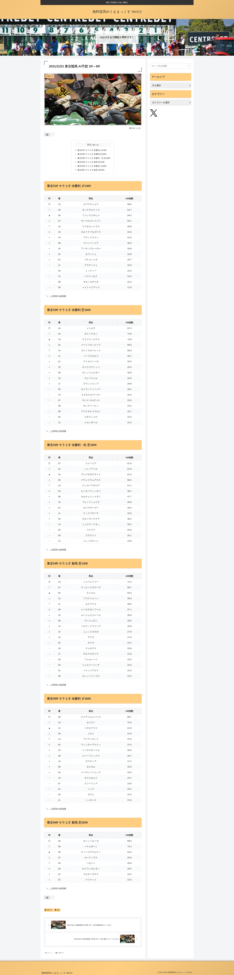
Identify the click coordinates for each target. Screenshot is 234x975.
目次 (89, 144)
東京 (58, 910)
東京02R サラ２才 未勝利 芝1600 (91, 154)
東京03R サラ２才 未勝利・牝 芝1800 (93, 158)
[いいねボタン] (47, 134)
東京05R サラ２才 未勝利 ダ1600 (91, 166)
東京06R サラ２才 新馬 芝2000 (90, 170)
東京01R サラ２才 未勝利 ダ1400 (91, 150)
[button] (188, 65)
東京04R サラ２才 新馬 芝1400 (90, 162)
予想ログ (50, 910)
